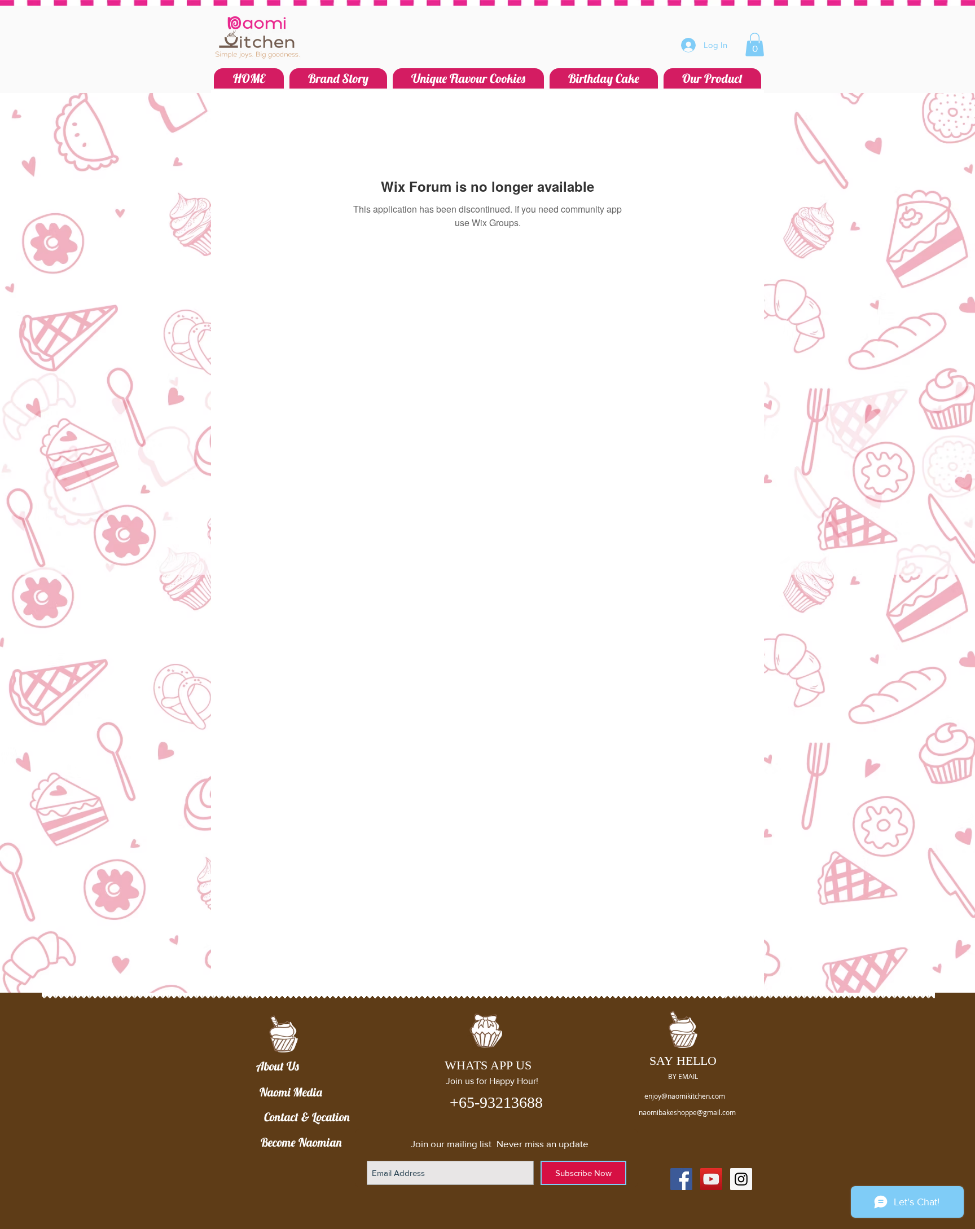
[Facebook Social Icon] (681, 1179)
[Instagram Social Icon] (741, 1179)
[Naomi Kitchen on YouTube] (711, 1179)
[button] (755, 44)
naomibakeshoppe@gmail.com (687, 1112)
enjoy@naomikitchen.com (684, 1095)
